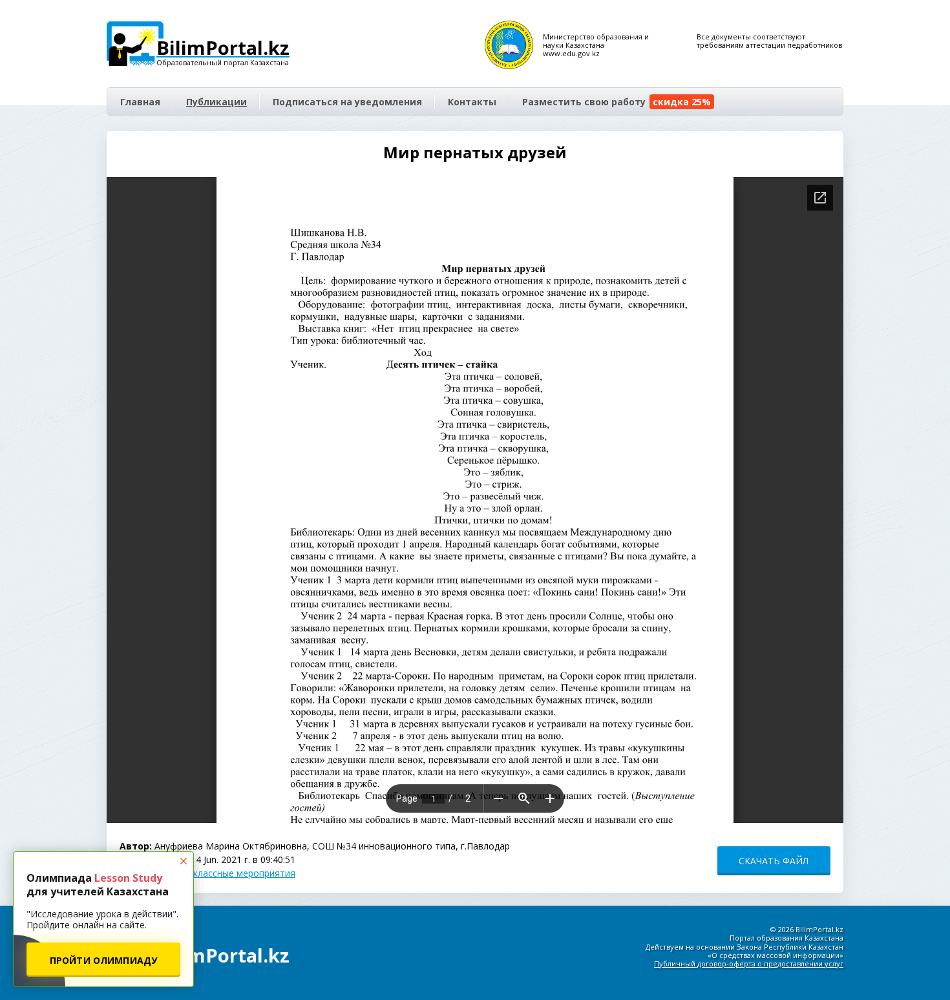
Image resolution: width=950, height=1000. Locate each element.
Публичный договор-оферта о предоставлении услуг (748, 963)
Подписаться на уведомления (347, 102)
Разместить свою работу (616, 102)
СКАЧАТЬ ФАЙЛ (773, 861)
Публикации (216, 102)
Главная (140, 102)
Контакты (472, 102)
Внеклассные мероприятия (235, 873)
